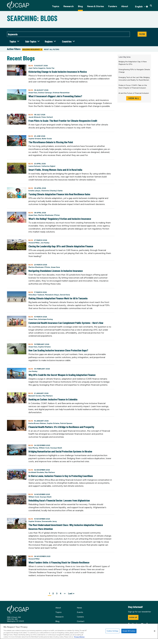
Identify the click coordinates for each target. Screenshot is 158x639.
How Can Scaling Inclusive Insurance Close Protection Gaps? (58, 350)
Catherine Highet (48, 166)
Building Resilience (31, 49)
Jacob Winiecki (34, 117)
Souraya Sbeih (56, 448)
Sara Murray (33, 448)
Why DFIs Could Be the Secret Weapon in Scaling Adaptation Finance (61, 374)
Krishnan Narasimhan (61, 93)
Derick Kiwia (65, 295)
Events (80, 612)
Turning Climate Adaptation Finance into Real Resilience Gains (59, 194)
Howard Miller (34, 243)
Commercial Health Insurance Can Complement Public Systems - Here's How (65, 322)
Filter (142, 34)
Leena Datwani (34, 166)
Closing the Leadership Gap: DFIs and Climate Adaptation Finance (60, 246)
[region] (79, 631)
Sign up (133, 617)
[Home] (18, 5)
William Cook (44, 448)
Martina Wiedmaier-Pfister (49, 215)
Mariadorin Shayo (52, 295)
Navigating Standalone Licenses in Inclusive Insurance (55, 270)
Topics (55, 6)
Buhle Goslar (47, 139)
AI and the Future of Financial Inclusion (134, 93)
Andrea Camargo (45, 93)
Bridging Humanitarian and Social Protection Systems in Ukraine (60, 451)
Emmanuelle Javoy (49, 521)
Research (68, 6)
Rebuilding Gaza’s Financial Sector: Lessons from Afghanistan (59, 500)
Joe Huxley (45, 243)
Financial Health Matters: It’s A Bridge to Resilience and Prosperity (61, 426)
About (124, 6)
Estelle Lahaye (34, 191)
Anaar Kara (32, 93)
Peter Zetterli (47, 117)
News (79, 607)
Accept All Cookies (129, 631)
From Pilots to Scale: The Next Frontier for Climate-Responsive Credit (62, 120)
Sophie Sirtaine (34, 139)
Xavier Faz (50, 68)
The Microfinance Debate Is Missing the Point (50, 142)
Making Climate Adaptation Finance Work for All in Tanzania (57, 298)
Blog (80, 6)
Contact (80, 621)
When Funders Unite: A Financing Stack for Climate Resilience (58, 562)
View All (133, 98)
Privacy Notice (79, 637)
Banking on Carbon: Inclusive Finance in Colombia (52, 399)
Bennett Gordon (35, 396)
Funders (112, 6)
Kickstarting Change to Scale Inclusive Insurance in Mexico (57, 71)
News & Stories (95, 6)
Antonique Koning (45, 319)
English (139, 6)
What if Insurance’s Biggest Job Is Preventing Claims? (55, 96)
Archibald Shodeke (36, 472)
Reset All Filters (51, 49)
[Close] (154, 631)
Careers (80, 617)
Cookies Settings (112, 631)
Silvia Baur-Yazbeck (36, 295)
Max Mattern (47, 396)
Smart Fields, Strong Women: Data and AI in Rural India (55, 169)
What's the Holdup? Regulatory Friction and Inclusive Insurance (59, 218)
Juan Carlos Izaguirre (36, 68)
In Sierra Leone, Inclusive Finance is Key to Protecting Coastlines (60, 475)
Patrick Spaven (66, 423)
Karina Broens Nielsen (37, 423)
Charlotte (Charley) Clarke (52, 191)
